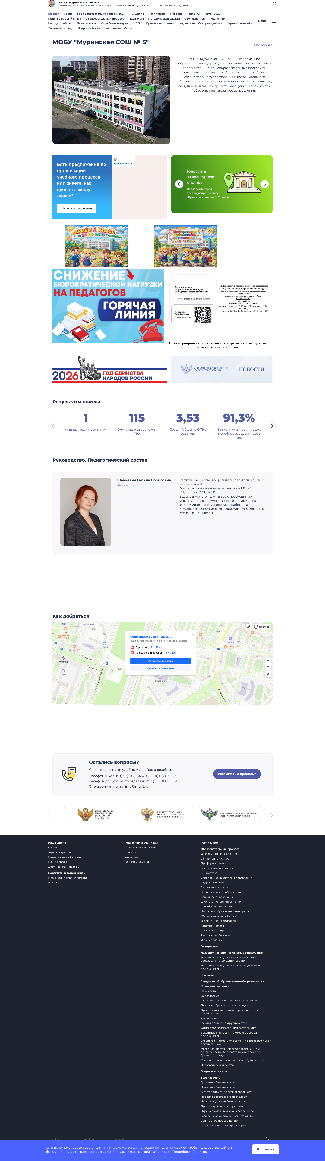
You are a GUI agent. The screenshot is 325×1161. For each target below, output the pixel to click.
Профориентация (213, 863)
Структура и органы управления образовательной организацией (236, 1042)
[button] (274, 4)
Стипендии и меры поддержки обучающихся (232, 1060)
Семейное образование (217, 897)
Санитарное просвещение (219, 1120)
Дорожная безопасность (218, 1082)
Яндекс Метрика (122, 1147)
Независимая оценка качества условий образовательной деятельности (228, 959)
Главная (53, 13)
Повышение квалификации (67, 877)
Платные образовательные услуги (224, 1005)
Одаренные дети (212, 882)
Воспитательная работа (217, 868)
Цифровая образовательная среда (225, 911)
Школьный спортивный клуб (221, 901)
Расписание (157, 13)
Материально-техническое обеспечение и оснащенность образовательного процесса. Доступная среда (231, 1052)
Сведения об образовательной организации (95, 13)
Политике (201, 1151)
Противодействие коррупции (222, 1106)
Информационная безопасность (223, 1101)
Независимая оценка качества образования (232, 952)
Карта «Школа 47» (239, 23)
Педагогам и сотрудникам (66, 873)
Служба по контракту (116, 23)
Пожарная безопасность (218, 1087)
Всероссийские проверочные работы (105, 28)
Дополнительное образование (222, 892)
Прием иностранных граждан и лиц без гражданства (184, 23)
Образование (210, 996)
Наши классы (57, 862)
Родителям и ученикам (141, 842)
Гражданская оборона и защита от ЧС (227, 1116)
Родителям (217, 18)
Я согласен (265, 1149)
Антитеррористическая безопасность (227, 1092)
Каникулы (131, 857)
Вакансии (55, 882)
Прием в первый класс (64, 18)
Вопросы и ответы (214, 1071)
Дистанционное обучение (219, 853)
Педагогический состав (64, 857)
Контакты (193, 13)
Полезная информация (140, 847)
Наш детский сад (60, 23)
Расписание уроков (214, 887)
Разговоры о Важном (215, 935)
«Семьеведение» (212, 940)
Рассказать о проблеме (237, 774)
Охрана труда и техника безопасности (227, 1111)
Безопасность (86, 23)
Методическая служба (164, 18)
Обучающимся (194, 18)
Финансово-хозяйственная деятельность (229, 1027)
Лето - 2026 (212, 13)
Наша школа (57, 842)
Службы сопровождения (218, 906)
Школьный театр (212, 930)
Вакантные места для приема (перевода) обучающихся (229, 1034)
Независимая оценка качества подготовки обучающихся (230, 967)
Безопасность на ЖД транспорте (223, 1125)
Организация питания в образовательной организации (230, 1011)
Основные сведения (215, 986)
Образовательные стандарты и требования (231, 1000)
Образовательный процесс (104, 18)
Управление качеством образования (226, 877)
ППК (139, 23)
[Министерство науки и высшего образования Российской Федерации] (162, 814)
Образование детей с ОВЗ (219, 916)
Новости (176, 13)
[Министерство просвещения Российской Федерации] (95, 814)
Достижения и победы (64, 866)
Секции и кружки (136, 862)
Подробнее (263, 45)
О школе (138, 13)
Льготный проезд (60, 28)
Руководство (210, 1018)
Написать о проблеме (77, 208)
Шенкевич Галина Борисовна (144, 480)
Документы (208, 991)
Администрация (59, 852)
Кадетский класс (212, 925)
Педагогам (136, 18)
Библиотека (209, 873)
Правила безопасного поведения (224, 1096)
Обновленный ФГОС (215, 858)
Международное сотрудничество (224, 1023)
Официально (210, 946)
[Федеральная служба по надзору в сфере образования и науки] (229, 814)
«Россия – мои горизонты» (219, 921)
